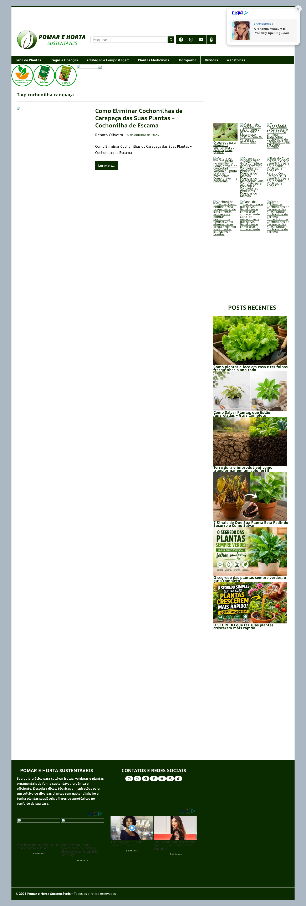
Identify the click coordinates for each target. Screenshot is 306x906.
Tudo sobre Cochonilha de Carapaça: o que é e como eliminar (278, 142)
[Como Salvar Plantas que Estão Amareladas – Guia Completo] (250, 391)
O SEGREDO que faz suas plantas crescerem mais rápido (243, 626)
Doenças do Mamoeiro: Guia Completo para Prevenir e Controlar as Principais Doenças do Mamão (252, 187)
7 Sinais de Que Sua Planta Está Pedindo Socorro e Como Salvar (250, 524)
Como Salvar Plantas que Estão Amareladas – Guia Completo (241, 414)
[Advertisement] (136, 15)
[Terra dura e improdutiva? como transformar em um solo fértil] (250, 441)
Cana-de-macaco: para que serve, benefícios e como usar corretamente (250, 222)
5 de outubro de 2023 (143, 135)
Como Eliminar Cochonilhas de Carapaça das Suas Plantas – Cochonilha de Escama (139, 118)
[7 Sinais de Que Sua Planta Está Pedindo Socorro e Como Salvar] (250, 496)
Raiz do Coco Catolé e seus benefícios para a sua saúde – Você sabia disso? (278, 179)
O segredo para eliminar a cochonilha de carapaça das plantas (224, 147)
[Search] (171, 39)
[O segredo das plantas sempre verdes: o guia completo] (250, 551)
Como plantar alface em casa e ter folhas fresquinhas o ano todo (250, 368)
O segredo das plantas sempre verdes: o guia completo (249, 579)
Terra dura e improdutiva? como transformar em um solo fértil (242, 469)
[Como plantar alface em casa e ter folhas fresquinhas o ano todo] (250, 340)
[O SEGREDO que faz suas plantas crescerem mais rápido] (250, 602)
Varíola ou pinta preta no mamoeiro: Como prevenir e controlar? (225, 176)
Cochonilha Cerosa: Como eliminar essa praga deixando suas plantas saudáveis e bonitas (224, 226)
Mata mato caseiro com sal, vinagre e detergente (252, 138)
